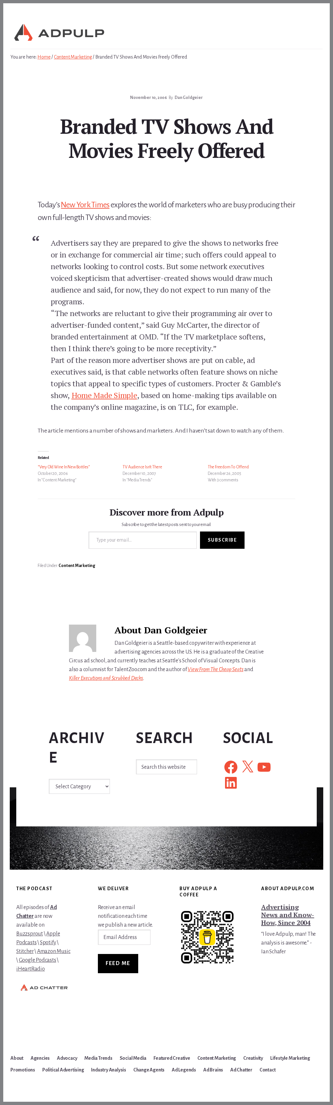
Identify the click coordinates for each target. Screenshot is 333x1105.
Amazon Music (54, 951)
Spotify (48, 943)
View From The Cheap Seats (215, 669)
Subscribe (222, 540)
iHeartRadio (30, 969)
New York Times (85, 204)
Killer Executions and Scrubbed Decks (106, 678)
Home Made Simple (104, 395)
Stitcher (24, 951)
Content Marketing (77, 565)
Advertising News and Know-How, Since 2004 (287, 915)
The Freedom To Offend (228, 467)
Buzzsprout (29, 934)
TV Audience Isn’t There (142, 467)
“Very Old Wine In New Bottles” (64, 467)
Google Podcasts (37, 960)
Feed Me (118, 963)
